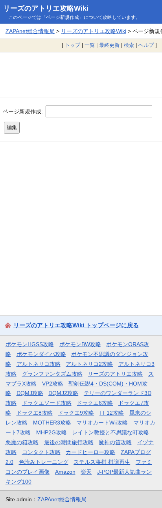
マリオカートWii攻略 (102, 422)
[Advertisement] (81, 75)
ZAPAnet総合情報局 (30, 31)
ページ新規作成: (23, 111)
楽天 (86, 472)
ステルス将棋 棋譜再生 (102, 462)
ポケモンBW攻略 (80, 344)
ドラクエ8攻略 (35, 413)
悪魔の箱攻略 (22, 442)
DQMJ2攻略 (63, 393)
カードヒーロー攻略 (90, 452)
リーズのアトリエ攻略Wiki (45, 8)
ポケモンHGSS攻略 (30, 344)
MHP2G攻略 (51, 432)
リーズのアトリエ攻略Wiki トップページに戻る (76, 325)
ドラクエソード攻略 (47, 403)
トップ (72, 45)
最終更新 (109, 45)
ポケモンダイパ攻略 (41, 354)
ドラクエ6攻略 (95, 403)
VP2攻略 (52, 383)
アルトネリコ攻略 (39, 364)
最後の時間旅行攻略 (69, 442)
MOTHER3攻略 (52, 422)
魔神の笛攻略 (115, 442)
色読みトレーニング (43, 462)
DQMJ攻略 (30, 393)
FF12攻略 (111, 413)
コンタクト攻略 (41, 452)
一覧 (90, 45)
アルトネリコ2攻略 (89, 364)
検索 (129, 45)
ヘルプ (146, 45)
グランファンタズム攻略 (52, 374)
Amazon (65, 472)
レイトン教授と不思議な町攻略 (110, 432)
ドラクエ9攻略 (76, 413)
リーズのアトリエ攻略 (115, 374)
